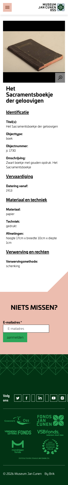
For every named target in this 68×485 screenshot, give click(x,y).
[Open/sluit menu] (7, 7)
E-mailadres (12, 322)
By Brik (50, 474)
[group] (34, 52)
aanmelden (15, 337)
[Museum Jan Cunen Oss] (51, 7)
